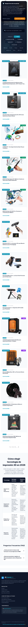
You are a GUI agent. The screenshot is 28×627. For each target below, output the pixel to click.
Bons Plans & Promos (6, 592)
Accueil (3, 588)
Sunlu (14, 50)
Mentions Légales (6, 18)
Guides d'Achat (4, 589)
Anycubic (22, 47)
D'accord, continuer (19, 18)
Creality (10, 47)
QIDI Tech (20, 50)
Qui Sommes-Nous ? (6, 597)
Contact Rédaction (5, 602)
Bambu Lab (8, 50)
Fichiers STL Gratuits (5, 591)
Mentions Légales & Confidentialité (8, 600)
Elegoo (16, 47)
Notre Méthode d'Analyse (6, 599)
